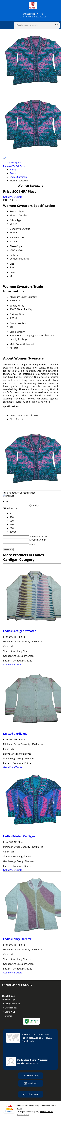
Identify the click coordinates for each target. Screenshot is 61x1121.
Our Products (11, 1007)
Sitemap (9, 1016)
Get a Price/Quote (12, 196)
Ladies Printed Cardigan (19, 836)
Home (13, 169)
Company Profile (12, 1003)
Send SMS (32, 1083)
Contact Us (10, 1011)
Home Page (10, 999)
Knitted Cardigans (15, 733)
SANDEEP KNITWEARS (33, 15)
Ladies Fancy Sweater (17, 939)
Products (15, 173)
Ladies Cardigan (18, 176)
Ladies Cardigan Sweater (19, 631)
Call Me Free (32, 1094)
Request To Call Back (14, 166)
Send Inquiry (14, 162)
